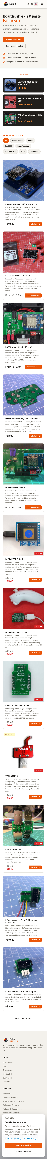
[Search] (28, 4)
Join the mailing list (14, 46)
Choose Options (33, 295)
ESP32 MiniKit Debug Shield (18, 705)
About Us (7, 1094)
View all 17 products (23, 1018)
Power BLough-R (13, 849)
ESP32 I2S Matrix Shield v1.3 (18, 276)
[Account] (32, 4)
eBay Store (7, 1078)
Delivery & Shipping (11, 1105)
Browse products (13, 39)
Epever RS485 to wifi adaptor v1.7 (21, 204)
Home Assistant (23, 146)
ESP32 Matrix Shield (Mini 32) (18, 347)
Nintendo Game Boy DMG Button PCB (22, 418)
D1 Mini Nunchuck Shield (16, 632)
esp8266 (8, 146)
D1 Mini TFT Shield (14, 559)
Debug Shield (17, 140)
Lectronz (6, 1082)
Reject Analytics (23, 1152)
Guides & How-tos (10, 1097)
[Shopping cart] (41, 4)
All (6, 140)
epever (30, 140)
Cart (4, 1066)
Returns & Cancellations (12, 1109)
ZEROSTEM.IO (12, 776)
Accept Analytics (23, 1145)
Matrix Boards (10, 151)
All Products (8, 1062)
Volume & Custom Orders (13, 1101)
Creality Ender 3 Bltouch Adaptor (20, 991)
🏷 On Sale (34, 151)
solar (23, 151)
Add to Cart (35, 224)
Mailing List (7, 1074)
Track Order (8, 1070)
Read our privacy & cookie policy (20, 1138)
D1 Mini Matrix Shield (15, 488)
